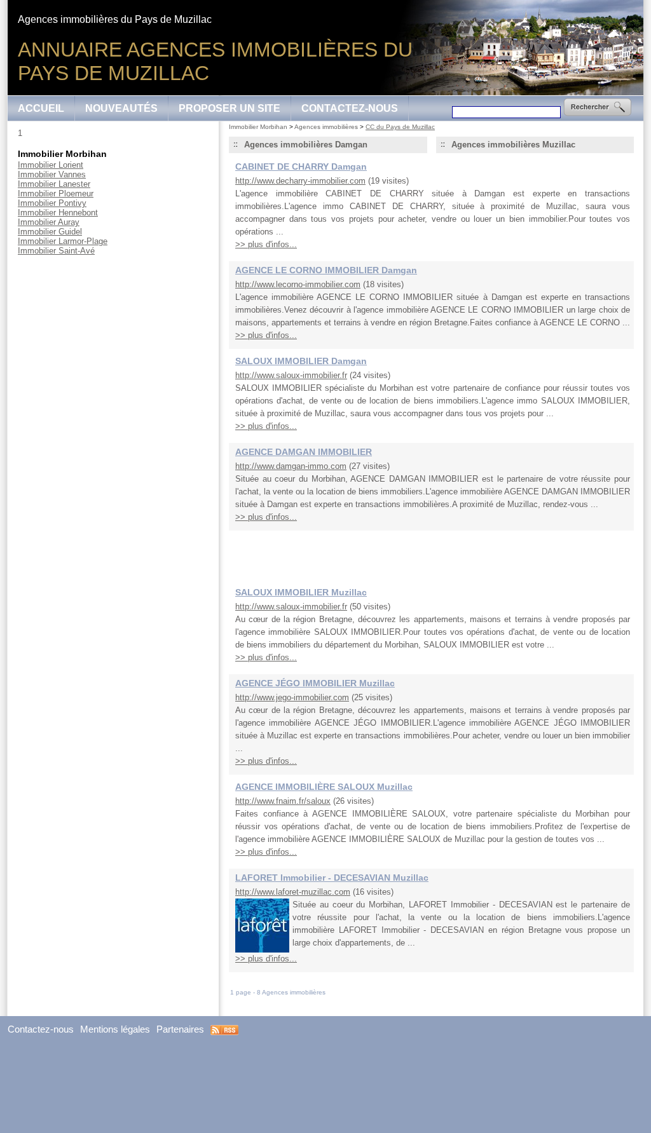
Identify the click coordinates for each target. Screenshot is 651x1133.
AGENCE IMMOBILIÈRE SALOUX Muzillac (324, 787)
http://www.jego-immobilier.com (292, 697)
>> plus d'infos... (266, 244)
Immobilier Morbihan (258, 126)
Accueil (41, 108)
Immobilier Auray (48, 222)
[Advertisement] (431, 553)
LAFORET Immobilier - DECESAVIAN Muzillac (331, 877)
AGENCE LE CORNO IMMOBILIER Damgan (326, 270)
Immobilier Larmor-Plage (62, 241)
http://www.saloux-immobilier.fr (291, 375)
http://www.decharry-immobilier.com (300, 181)
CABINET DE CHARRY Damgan (301, 166)
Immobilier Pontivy (52, 203)
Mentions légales (115, 1029)
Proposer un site (229, 108)
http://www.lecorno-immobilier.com (297, 284)
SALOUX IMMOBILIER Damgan (301, 361)
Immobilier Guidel (50, 231)
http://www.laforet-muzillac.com (292, 892)
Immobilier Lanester (54, 184)
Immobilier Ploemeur (55, 193)
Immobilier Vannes (52, 174)
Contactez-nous (349, 108)
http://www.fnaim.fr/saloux (283, 801)
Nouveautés (121, 108)
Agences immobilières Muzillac (513, 144)
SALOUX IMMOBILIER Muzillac (301, 592)
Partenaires (180, 1029)
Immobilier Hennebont (58, 212)
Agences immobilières (326, 126)
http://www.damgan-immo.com (290, 466)
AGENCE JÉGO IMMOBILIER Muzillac (315, 683)
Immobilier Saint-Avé (56, 250)
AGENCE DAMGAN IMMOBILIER (303, 452)
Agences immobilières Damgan (305, 144)
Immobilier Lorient (50, 165)
